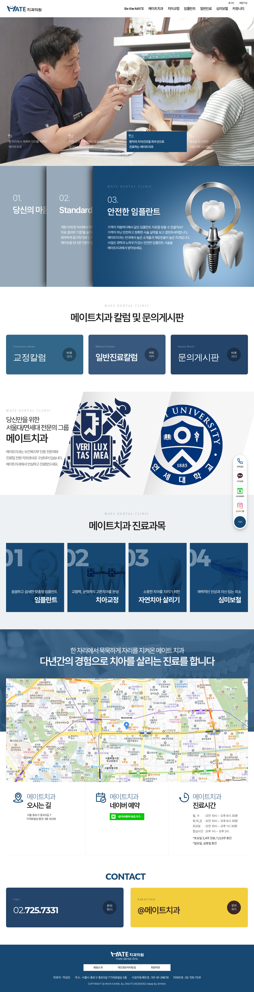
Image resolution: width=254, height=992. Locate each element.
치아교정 (173, 8)
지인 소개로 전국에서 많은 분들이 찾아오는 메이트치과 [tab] (88, 141)
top (240, 522)
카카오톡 (240, 481)
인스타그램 (240, 511)
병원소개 (98, 967)
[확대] (244, 724)
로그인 (231, 3)
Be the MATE (134, 8)
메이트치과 (155, 8)
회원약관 (155, 967)
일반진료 (206, 8)
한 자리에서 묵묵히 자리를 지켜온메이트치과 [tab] (28, 141)
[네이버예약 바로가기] (127, 816)
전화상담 (240, 467)
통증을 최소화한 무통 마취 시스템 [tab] (199, 141)
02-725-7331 (193, 977)
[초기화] (244, 736)
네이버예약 (240, 496)
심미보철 (222, 8)
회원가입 (243, 3)
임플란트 (190, 8)
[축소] (244, 730)
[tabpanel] (127, 83)
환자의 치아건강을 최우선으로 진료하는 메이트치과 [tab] (146, 141)
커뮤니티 (238, 8)
